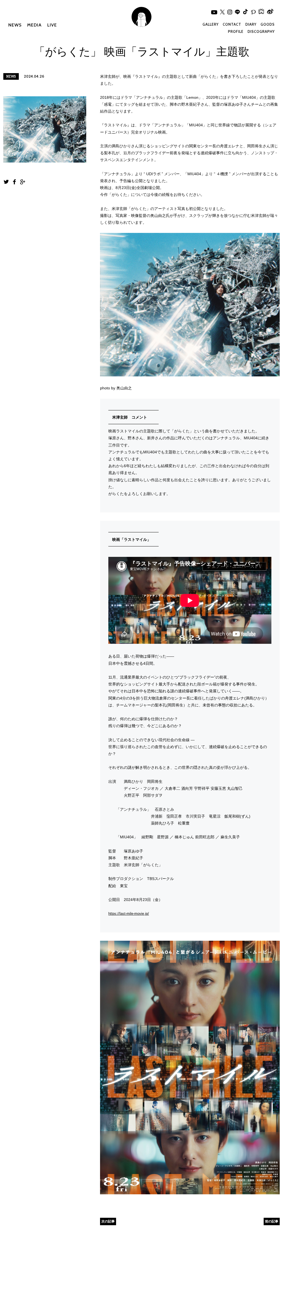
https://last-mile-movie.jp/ (128, 913)
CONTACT (232, 24)
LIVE (52, 25)
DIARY (250, 24)
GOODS (268, 24)
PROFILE (235, 31)
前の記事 (271, 1221)
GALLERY (211, 24)
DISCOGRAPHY (261, 31)
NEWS (15, 25)
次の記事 (108, 1221)
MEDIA (34, 25)
